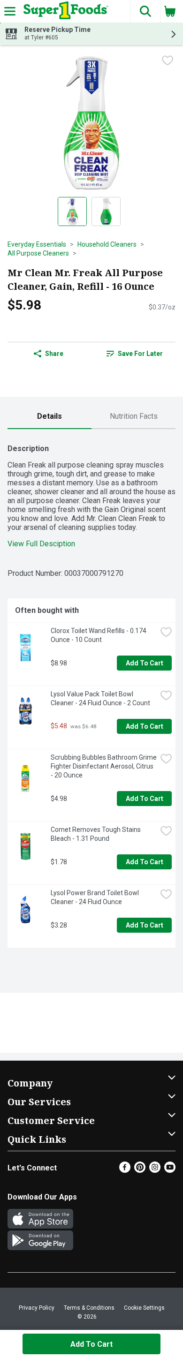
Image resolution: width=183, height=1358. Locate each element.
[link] (134, 353)
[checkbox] (167, 60)
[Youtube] (169, 1170)
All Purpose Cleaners (38, 253)
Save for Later (140, 353)
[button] (145, 11)
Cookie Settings (144, 1308)
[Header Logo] (64, 11)
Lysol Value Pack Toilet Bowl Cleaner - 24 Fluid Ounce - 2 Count (100, 698)
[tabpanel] (91, 692)
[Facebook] (124, 1170)
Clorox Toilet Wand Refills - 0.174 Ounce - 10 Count (99, 635)
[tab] (50, 416)
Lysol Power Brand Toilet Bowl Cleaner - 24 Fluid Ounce (95, 897)
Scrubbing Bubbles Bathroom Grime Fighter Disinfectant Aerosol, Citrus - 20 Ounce (104, 766)
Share (54, 353)
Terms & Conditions (89, 1308)
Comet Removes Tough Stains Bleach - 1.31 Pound (96, 834)
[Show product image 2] (106, 211)
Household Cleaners (107, 244)
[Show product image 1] (72, 211)
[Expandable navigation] (10, 11)
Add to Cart (144, 663)
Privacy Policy (36, 1308)
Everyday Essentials (37, 244)
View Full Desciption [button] (41, 543)
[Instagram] (154, 1170)
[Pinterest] (139, 1170)
